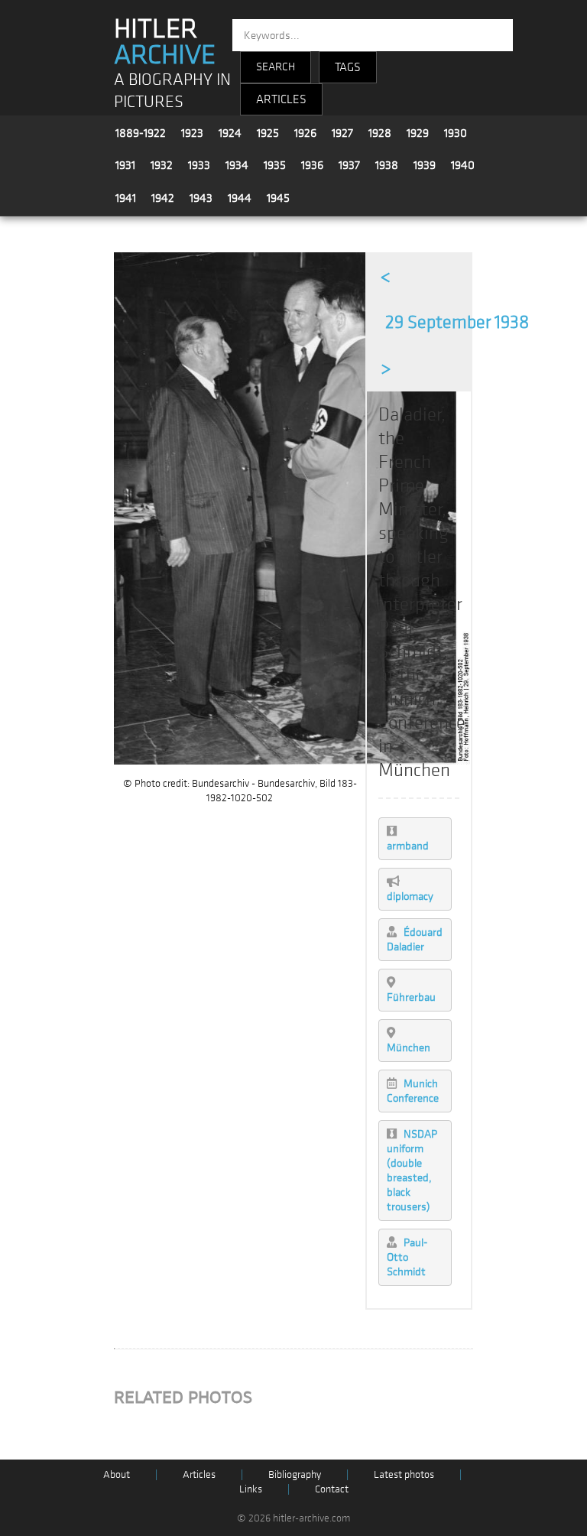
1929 (418, 133)
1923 (192, 133)
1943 (201, 198)
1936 (312, 165)
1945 (278, 198)
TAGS (348, 67)
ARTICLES (281, 99)
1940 (463, 165)
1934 (236, 165)
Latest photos (404, 1474)
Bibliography (294, 1474)
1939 (424, 165)
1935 (275, 165)
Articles (199, 1474)
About (116, 1474)
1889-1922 (140, 133)
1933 (199, 165)
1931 (125, 165)
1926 (305, 133)
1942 (162, 198)
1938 (386, 165)
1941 (125, 198)
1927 (342, 133)
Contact (332, 1489)
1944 (239, 198)
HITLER (165, 42)
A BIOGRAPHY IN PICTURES (172, 91)
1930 (455, 133)
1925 (268, 133)
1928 (379, 133)
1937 (349, 165)
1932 (162, 165)
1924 (230, 133)
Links (250, 1489)
